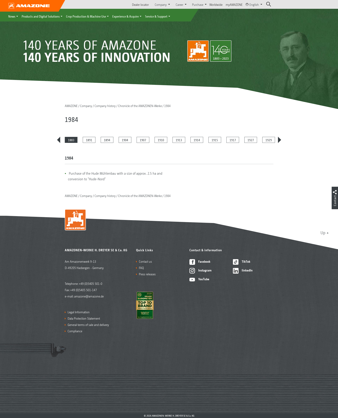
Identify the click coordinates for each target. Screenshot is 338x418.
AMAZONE (71, 105)
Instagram (204, 270)
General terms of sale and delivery (88, 324)
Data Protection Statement (84, 318)
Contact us (145, 261)
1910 (161, 139)
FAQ (141, 267)
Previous (58, 140)
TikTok (245, 261)
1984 (167, 105)
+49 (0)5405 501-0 (90, 283)
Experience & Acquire (125, 16)
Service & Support (156, 16)
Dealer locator (140, 4)
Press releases (147, 274)
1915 (215, 139)
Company (86, 105)
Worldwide (216, 4)
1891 (89, 139)
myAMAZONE (234, 4)
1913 (179, 139)
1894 (107, 139)
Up (323, 232)
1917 (233, 139)
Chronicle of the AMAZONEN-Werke (140, 105)
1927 (251, 139)
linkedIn (247, 270)
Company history (105, 105)
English (254, 4)
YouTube (203, 278)
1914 (197, 139)
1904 (125, 139)
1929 (268, 139)
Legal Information (79, 311)
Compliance (75, 330)
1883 (71, 139)
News (11, 16)
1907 (143, 139)
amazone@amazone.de (89, 296)
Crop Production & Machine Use (86, 16)
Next (279, 140)
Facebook (204, 261)
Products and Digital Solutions (41, 16)
